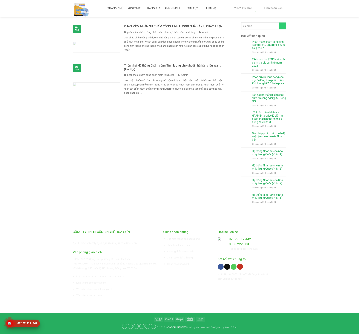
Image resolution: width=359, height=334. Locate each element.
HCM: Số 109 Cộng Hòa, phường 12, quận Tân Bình (102, 259)
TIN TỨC (193, 8)
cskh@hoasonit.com (94, 282)
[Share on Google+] (147, 326)
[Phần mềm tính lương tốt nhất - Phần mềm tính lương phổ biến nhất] (87, 8)
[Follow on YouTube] (240, 267)
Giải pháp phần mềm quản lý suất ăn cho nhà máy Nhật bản (268, 136)
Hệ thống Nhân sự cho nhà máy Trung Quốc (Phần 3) (267, 167)
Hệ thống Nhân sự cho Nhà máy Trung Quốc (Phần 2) (267, 182)
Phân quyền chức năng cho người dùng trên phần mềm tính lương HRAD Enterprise (268, 80)
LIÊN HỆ (211, 8)
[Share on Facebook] (124, 326)
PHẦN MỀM (172, 8)
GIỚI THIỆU (135, 8)
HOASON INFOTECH (177, 327)
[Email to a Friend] (136, 326)
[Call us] (234, 267)
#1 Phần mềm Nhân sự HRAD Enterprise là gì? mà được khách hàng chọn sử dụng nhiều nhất (267, 117)
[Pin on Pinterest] (142, 326)
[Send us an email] (227, 267)
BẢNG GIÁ (153, 8)
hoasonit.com (94, 295)
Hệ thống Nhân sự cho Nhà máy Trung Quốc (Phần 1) (267, 196)
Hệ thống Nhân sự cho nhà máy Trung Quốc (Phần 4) (267, 153)
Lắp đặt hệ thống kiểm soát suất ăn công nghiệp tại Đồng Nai (269, 98)
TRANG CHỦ (115, 8)
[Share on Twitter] (130, 326)
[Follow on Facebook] (221, 267)
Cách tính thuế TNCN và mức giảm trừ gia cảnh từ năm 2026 (269, 62)
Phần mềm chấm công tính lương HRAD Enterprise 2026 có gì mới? (269, 45)
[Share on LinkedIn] (153, 326)
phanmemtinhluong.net (99, 289)
